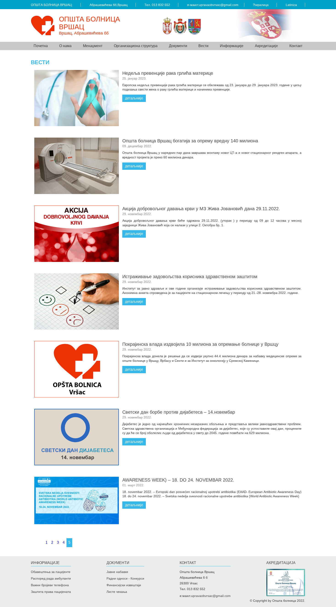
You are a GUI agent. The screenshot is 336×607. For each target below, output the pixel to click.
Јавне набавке (117, 572)
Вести (203, 46)
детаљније (134, 98)
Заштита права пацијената (51, 592)
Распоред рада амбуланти (51, 578)
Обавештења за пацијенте (50, 572)
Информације (45, 563)
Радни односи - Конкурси (125, 578)
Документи (118, 563)
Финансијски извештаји (124, 585)
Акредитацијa (281, 563)
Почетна (41, 46)
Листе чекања (117, 592)
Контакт (295, 46)
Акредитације (266, 46)
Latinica (291, 5)
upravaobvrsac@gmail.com (218, 5)
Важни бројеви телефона (50, 585)
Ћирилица (261, 5)
